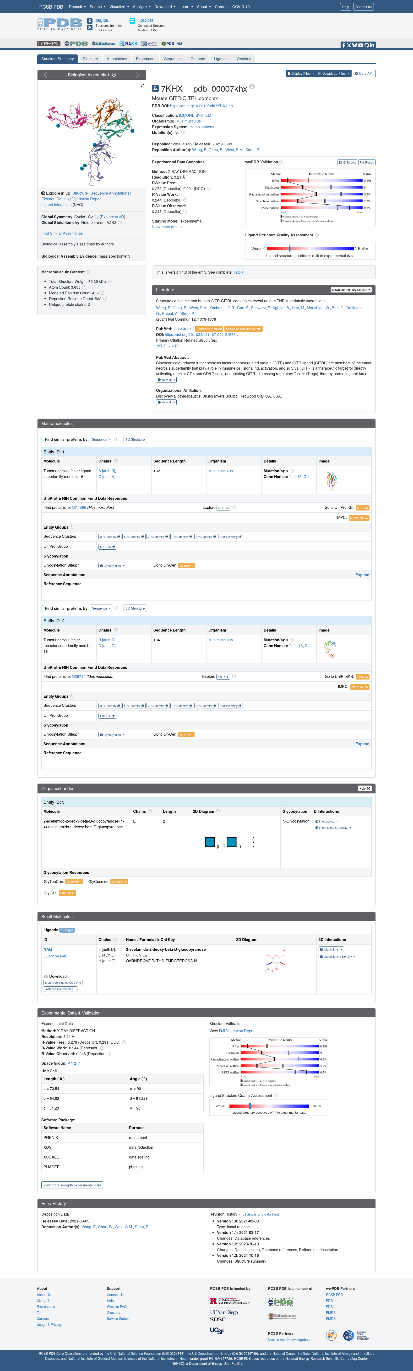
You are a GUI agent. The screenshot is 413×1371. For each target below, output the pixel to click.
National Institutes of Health (168, 1358)
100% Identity (229, 537)
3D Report (349, 162)
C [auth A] (106, 476)
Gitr (308, 645)
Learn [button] (184, 6)
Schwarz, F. (261, 307)
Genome (197, 58)
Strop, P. (252, 149)
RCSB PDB (51, 6)
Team (41, 1312)
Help (345, 6)
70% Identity (156, 537)
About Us (44, 1294)
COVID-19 (241, 6)
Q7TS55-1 (186, 565)
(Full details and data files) (259, 1214)
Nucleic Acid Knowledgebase (289, 1339)
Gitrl (307, 476)
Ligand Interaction (56, 204)
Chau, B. (216, 149)
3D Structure (135, 439)
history (238, 272)
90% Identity (180, 537)
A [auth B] (106, 470)
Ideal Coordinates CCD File (63, 982)
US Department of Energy (211, 1353)
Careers (221, 6)
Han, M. (298, 307)
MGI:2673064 (359, 518)
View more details (167, 226)
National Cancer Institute (291, 1353)
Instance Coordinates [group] (59, 989)
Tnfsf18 (295, 476)
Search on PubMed (209, 329)
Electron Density (55, 199)
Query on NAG (55, 956)
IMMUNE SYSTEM (195, 115)
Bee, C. (338, 307)
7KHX (173, 346)
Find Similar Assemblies (62, 233)
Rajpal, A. (170, 313)
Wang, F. (199, 149)
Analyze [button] (140, 6)
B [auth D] (106, 640)
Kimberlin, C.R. (222, 307)
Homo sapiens (202, 126)
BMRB (331, 1312)
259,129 (101, 20)
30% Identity (108, 537)
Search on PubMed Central (243, 329)
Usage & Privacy (49, 1324)
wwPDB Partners (340, 1288)
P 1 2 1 (74, 1063)
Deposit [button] (76, 6)
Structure (90, 58)
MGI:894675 (360, 687)
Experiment (145, 58)
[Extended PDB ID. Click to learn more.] (252, 86)
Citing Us (43, 1300)
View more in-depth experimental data (72, 1185)
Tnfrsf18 (296, 645)
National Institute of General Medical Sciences (102, 1358)
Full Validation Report (237, 1030)
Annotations (117, 58)
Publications (46, 1306)
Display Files (300, 73)
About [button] (202, 6)
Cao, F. (243, 307)
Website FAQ (117, 1306)
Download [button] (163, 6)
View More (168, 379)
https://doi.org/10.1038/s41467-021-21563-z (202, 334)
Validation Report (87, 199)
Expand (362, 574)
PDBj (329, 1306)
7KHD (161, 346)
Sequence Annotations (110, 193)
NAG (47, 949)
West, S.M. (234, 149)
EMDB (331, 1318)
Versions (243, 58)
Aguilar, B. (281, 307)
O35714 (79, 676)
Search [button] (96, 6)
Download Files (334, 73)
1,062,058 (145, 20)
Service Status (118, 1318)
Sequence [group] (99, 439)
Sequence (173, 58)
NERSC (177, 1363)
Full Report (367, 162)
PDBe (330, 1300)
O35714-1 (186, 735)
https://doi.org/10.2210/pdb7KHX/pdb (201, 105)
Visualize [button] (117, 6)
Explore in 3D (112, 216)
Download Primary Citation (350, 289)
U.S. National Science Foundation (135, 1353)
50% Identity (132, 537)
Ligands (221, 58)
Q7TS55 (79, 507)
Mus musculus (188, 121)
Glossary (113, 1312)
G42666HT (74, 881)
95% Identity (204, 537)
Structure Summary (57, 58)
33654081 (183, 328)
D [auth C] (106, 645)
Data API (366, 73)
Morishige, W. (318, 307)
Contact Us (115, 1294)
